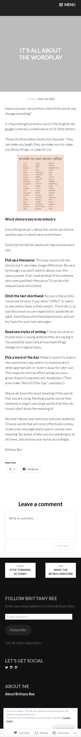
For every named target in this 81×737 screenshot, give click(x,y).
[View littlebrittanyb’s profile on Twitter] (6, 667)
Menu (69, 4)
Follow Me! (18, 630)
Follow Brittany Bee (31, 598)
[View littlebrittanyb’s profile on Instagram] (11, 667)
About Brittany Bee (20, 694)
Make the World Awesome (60, 570)
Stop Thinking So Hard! (20, 570)
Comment (63, 545)
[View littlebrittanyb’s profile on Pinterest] (16, 667)
